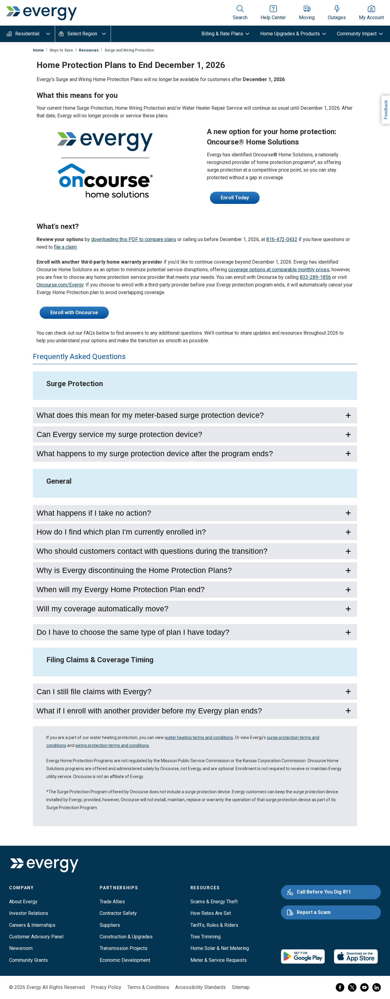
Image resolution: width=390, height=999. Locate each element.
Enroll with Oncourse (74, 312)
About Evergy (23, 902)
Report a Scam (314, 912)
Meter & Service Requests (218, 960)
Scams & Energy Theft (214, 902)
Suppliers (110, 925)
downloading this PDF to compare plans (133, 239)
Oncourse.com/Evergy (60, 285)
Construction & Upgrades (126, 937)
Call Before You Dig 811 (324, 892)
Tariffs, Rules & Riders (214, 925)
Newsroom (21, 948)
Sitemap (241, 987)
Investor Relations (28, 913)
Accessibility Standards (200, 987)
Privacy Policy (106, 987)
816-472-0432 (281, 239)
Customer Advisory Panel (36, 937)
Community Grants (28, 960)
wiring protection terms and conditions (112, 745)
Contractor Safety (118, 913)
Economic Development (125, 960)
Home (38, 50)
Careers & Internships (32, 925)
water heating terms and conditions (199, 737)
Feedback (385, 109)
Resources (89, 50)
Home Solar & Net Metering (219, 948)
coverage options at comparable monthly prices (278, 269)
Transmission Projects (123, 948)
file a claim (65, 247)
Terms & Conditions (148, 987)
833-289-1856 (315, 277)
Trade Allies (112, 902)
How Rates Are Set (210, 913)
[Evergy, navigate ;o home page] (44, 865)
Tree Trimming (205, 937)
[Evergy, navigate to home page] (41, 12)
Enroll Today (235, 198)
